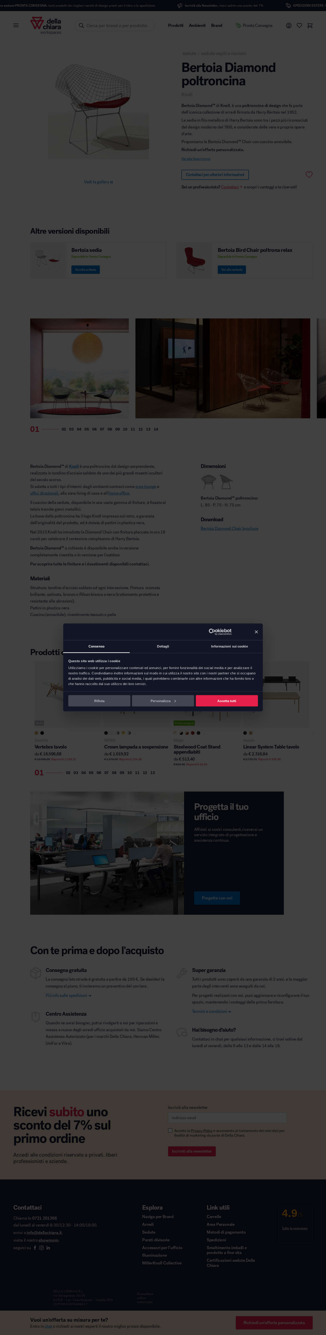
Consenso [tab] (96, 646)
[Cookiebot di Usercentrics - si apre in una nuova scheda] (212, 631)
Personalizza (161, 701)
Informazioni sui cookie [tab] (229, 646)
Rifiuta (99, 701)
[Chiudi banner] (256, 631)
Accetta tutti (226, 701)
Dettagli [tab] (163, 646)
